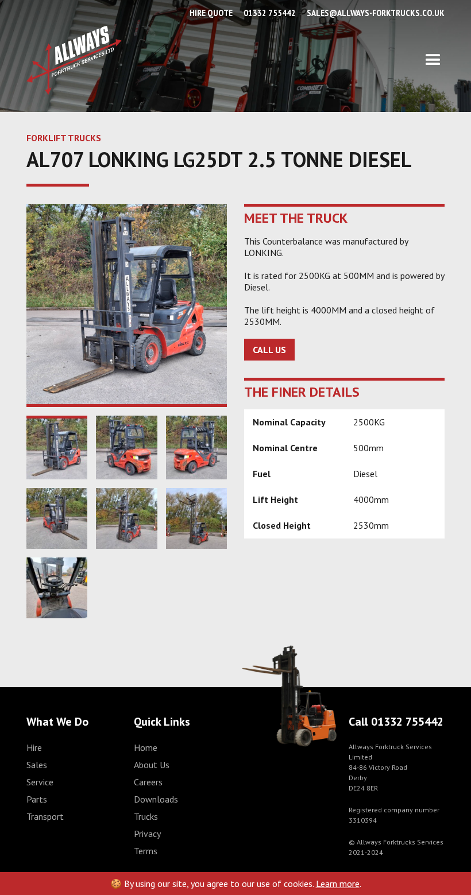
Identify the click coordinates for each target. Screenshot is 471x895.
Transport (45, 816)
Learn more (338, 883)
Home (145, 747)
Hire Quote (211, 12)
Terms (145, 851)
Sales (36, 764)
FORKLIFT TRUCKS (63, 138)
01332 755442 (270, 12)
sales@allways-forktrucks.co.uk (376, 12)
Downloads (156, 799)
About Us (151, 764)
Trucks (146, 816)
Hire (34, 747)
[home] (74, 60)
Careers (148, 782)
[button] (283, 60)
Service (39, 782)
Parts (36, 799)
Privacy (147, 833)
